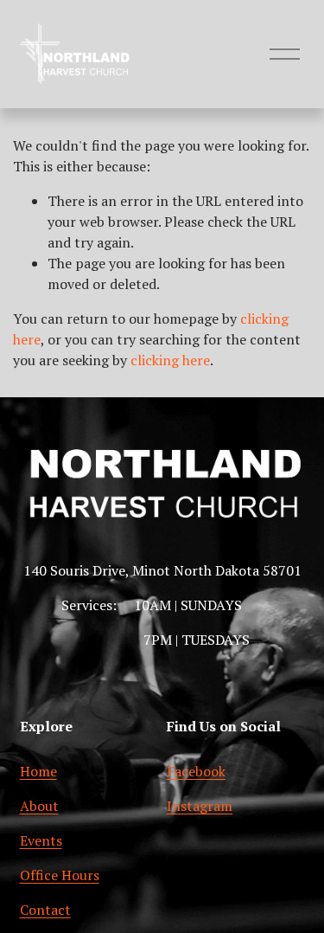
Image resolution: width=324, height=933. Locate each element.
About (39, 805)
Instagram (199, 805)
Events (41, 840)
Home (38, 771)
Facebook (196, 771)
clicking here (170, 360)
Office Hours (59, 875)
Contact (45, 909)
